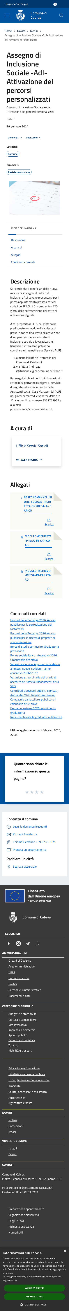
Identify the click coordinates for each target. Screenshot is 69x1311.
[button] (34, 1304)
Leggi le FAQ (16, 1220)
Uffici (11, 972)
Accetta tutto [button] (34, 1288)
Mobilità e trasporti (20, 1050)
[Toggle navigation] (7, 15)
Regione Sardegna (17, 4)
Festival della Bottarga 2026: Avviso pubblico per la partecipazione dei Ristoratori (32, 624)
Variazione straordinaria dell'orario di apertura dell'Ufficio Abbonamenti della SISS (34, 681)
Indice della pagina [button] (23, 228)
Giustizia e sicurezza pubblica (26, 1074)
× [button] (64, 1251)
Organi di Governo (19, 960)
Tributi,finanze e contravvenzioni (28, 1080)
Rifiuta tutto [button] (34, 1296)
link (15, 1280)
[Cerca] (61, 15)
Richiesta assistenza (21, 1226)
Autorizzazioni (17, 1097)
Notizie (12, 1120)
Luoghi (12, 1148)
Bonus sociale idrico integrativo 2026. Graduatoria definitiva (33, 657)
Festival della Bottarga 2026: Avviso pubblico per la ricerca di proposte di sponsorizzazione (32, 637)
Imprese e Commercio (21, 1030)
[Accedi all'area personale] (55, 4)
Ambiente (14, 1086)
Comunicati (15, 1126)
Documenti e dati (19, 996)
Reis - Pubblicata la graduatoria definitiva (36, 717)
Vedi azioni (32, 138)
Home (8, 31)
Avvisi (34, 31)
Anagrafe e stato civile (22, 1014)
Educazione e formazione (24, 1068)
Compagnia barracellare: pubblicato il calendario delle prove (33, 701)
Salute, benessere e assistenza (27, 1092)
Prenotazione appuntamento (26, 1209)
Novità (21, 31)
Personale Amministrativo (24, 990)
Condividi (13, 138)
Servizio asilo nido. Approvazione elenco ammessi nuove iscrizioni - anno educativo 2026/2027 (35, 668)
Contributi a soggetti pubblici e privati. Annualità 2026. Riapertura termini (34, 692)
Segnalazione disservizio (23, 1215)
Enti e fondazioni (18, 978)
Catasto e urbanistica (21, 1040)
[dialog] (34, 1279)
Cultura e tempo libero (22, 1019)
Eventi (12, 1154)
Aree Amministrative (21, 966)
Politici (12, 984)
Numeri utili (16, 1232)
